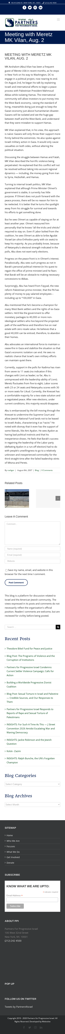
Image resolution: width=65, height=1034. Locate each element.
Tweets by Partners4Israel (19, 1006)
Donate (10, 862)
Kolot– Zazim (14, 751)
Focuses (11, 846)
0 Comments (47, 470)
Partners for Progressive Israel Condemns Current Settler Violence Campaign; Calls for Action (30, 671)
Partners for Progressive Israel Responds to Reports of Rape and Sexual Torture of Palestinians (30, 713)
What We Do (13, 851)
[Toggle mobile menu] (58, 19)
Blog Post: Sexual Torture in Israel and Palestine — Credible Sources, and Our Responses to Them (32, 697)
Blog (37, 470)
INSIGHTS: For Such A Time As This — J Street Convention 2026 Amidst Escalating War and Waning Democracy (31, 728)
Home (10, 835)
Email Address (14, 895)
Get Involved (13, 857)
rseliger (10, 470)
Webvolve (46, 1021)
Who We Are (13, 840)
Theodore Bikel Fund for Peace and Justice (29, 648)
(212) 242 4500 (50, 3)
